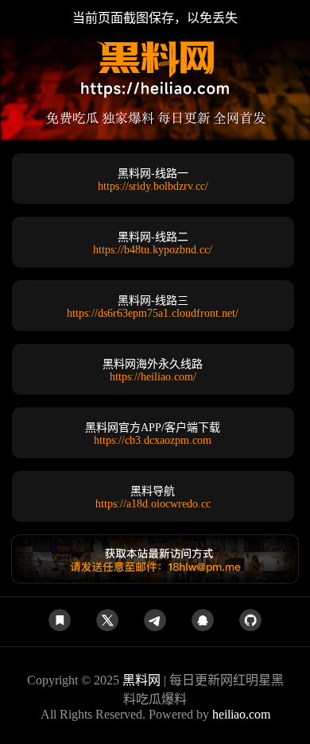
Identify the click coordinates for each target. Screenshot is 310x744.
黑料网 (141, 680)
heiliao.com (241, 714)
